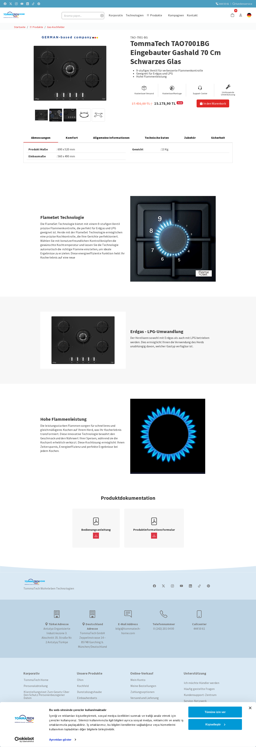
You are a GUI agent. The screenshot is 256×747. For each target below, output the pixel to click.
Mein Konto (137, 680)
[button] (154, 15)
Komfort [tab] (72, 137)
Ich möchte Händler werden (201, 683)
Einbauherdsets (87, 698)
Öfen (80, 680)
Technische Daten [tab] (157, 137)
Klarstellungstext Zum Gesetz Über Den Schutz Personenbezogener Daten (46, 695)
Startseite (19, 27)
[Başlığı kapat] (250, 708)
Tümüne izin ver (215, 712)
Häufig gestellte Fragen (199, 689)
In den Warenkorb (214, 103)
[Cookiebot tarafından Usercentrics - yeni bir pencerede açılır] (24, 739)
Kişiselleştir (213, 724)
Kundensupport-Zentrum (200, 695)
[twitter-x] (10, 4)
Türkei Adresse (58, 624)
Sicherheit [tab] (218, 137)
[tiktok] (33, 4)
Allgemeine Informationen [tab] (111, 137)
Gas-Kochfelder (56, 27)
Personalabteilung (36, 686)
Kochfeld (83, 686)
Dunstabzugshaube (89, 692)
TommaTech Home (36, 680)
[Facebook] (154, 586)
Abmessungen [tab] (40, 137)
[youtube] (22, 4)
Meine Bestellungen (143, 686)
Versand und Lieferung (144, 698)
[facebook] (5, 4)
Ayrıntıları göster (60, 739)
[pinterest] (39, 4)
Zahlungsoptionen (142, 692)
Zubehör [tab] (190, 137)
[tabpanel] (128, 153)
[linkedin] (27, 4)
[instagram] (16, 4)
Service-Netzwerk (195, 701)
